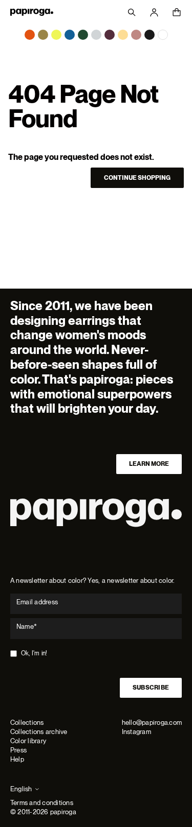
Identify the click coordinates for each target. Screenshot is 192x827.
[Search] (131, 12)
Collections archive (39, 732)
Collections (27, 722)
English (21, 789)
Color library (28, 741)
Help (17, 759)
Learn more (149, 463)
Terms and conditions (41, 803)
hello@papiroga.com (152, 722)
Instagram (136, 732)
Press (18, 750)
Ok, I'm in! (34, 653)
